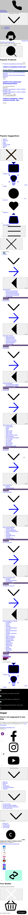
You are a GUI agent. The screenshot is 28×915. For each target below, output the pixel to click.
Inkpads (8, 579)
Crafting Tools (10, 528)
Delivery (5, 782)
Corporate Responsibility (10, 805)
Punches (8, 534)
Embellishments (10, 535)
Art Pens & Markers (11, 580)
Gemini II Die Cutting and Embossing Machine (12, 82)
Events (5, 659)
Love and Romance (11, 628)
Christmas (8, 622)
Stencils (8, 537)
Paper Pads (9, 430)
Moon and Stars (10, 636)
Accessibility (6, 786)
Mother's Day (9, 639)
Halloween (9, 650)
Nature (8, 625)
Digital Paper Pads (11, 446)
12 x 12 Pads (9, 439)
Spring (5, 139)
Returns (5, 783)
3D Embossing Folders (12, 386)
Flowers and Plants (11, 630)
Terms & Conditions (8, 787)
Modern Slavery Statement (11, 806)
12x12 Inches (9, 443)
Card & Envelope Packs (12, 437)
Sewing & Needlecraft (12, 531)
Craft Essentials (7, 492)
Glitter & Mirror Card (11, 435)
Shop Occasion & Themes (10, 621)
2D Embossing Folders (12, 384)
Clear (15, 45)
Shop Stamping (7, 485)
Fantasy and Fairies (11, 633)
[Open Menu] (14, 231)
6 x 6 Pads (8, 440)
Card (4, 141)
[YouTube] (13, 765)
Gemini (5, 146)
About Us (5, 823)
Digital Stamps (10, 488)
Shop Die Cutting (8, 335)
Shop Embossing (7, 383)
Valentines (9, 644)
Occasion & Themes (8, 585)
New (4, 253)
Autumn (8, 629)
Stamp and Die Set (11, 341)
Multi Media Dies (10, 342)
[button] (24, 457)
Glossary (5, 788)
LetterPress (9, 296)
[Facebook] (13, 741)
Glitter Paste (6, 144)
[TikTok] (4, 754)
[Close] (11, 155)
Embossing (6, 348)
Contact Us (25, 40)
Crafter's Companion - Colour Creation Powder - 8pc (13, 99)
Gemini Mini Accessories (12, 295)
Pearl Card (9, 432)
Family (7, 634)
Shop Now (6, 299)
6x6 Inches (9, 444)
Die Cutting (6, 300)
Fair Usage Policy (8, 808)
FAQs (4, 784)
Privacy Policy (7, 804)
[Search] (11, 51)
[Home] (7, 42)
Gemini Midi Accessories (12, 293)
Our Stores (6, 827)
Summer (8, 626)
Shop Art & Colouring (9, 577)
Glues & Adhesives (11, 530)
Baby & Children (10, 637)
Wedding (8, 641)
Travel (7, 651)
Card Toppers (9, 436)
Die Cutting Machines (12, 291)
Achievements (10, 640)
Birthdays (8, 648)
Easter (7, 647)
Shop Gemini (6, 289)
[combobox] (6, 45)
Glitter (7, 532)
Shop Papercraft (7, 425)
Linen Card (9, 433)
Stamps (8, 486)
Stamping (5, 450)
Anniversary (9, 645)
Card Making (9, 426)
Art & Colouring (7, 542)
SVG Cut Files (9, 344)
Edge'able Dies (10, 338)
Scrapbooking (10, 538)
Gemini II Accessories (12, 292)
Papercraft (6, 390)
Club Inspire (6, 826)
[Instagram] (13, 752)
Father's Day (9, 643)
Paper (4, 143)
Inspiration (6, 655)
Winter (8, 632)
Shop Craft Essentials (9, 527)
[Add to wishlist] (4, 78)
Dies (4, 147)
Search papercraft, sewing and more (10, 43)
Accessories (9, 581)
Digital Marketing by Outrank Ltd (9, 844)
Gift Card (5, 140)
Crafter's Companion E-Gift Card (14, 67)
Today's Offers (7, 656)
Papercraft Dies (10, 337)
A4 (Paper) (9, 441)
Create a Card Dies (11, 339)
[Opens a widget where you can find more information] (22, 912)
